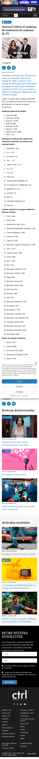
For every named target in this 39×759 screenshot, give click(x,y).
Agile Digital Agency (10, 755)
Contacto (5, 722)
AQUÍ (22, 370)
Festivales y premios (8, 736)
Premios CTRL (6, 713)
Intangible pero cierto (27, 713)
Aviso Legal (25, 395)
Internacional (24, 716)
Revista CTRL (6, 716)
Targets (22, 735)
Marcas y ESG (24, 724)
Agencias (4, 725)
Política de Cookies (15, 395)
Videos (22, 738)
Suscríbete (5, 719)
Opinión (22, 729)
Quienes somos (7, 710)
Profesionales (24, 732)
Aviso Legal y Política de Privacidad (9, 744)
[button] (36, 363)
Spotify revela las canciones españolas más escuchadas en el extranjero (19, 620)
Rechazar (19, 387)
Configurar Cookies (26, 743)
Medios (22, 726)
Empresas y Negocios (8, 733)
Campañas (5, 731)
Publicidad (23, 746)
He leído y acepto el (18, 667)
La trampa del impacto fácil (14, 474)
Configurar (19, 392)
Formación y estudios (27, 710)
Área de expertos (7, 728)
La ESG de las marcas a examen (27, 720)
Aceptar (19, 381)
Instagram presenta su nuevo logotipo (19, 554)
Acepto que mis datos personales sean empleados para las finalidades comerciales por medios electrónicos (19, 674)
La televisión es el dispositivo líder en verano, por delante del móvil (18, 586)
